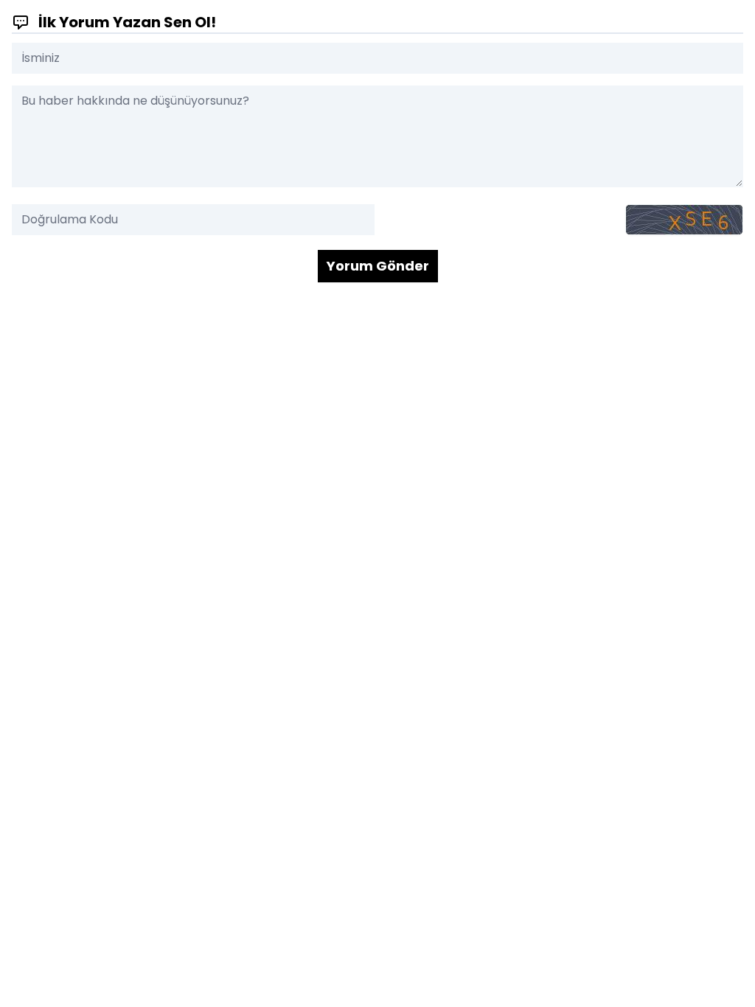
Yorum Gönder (378, 266)
